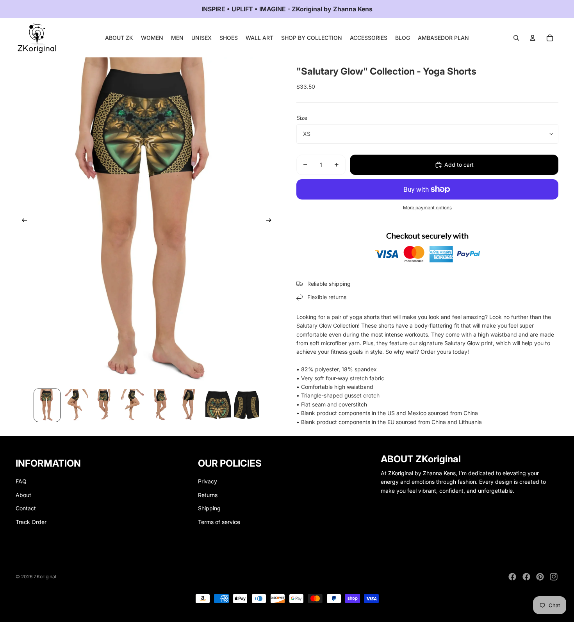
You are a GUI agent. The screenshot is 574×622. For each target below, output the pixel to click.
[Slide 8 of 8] (246, 405)
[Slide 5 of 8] (161, 405)
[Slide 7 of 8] (218, 405)
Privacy (207, 481)
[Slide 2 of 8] (75, 405)
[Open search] (516, 37)
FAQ (21, 481)
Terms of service (219, 522)
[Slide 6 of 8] (189, 405)
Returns (207, 495)
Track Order (31, 522)
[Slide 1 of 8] (47, 405)
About (23, 495)
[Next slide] (271, 221)
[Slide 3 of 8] (104, 405)
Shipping (209, 508)
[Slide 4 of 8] (132, 405)
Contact (26, 508)
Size (301, 117)
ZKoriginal (45, 576)
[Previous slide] (22, 221)
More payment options (427, 207)
